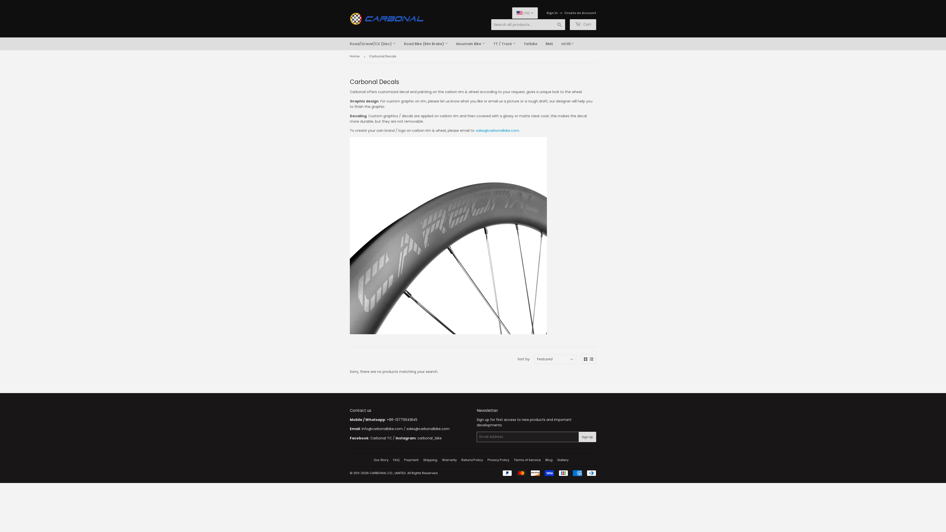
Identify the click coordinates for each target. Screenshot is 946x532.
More (566, 43)
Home (355, 56)
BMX (549, 43)
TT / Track (503, 43)
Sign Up (587, 437)
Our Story (381, 460)
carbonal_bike (429, 438)
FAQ (396, 460)
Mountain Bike (469, 43)
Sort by (524, 359)
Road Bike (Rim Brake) (424, 43)
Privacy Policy (498, 460)
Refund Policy (472, 460)
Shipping (430, 460)
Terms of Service (527, 460)
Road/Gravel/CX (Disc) (371, 43)
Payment (411, 460)
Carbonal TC (381, 438)
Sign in (552, 13)
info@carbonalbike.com (382, 428)
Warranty (449, 460)
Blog (549, 460)
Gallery (563, 460)
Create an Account (580, 13)
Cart (586, 24)
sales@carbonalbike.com (428, 428)
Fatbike (530, 43)
